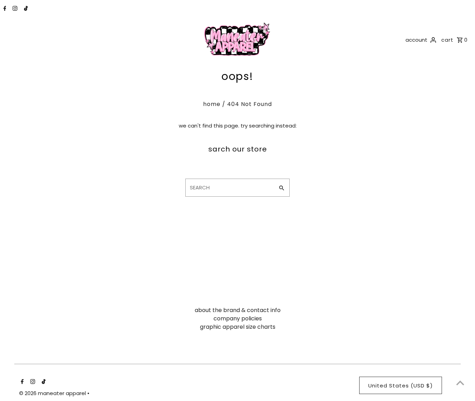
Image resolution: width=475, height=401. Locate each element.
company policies (238, 318)
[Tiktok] (25, 9)
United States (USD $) (400, 385)
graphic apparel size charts (237, 327)
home (211, 104)
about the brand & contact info (238, 310)
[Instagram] (14, 9)
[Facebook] (4, 9)
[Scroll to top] (460, 383)
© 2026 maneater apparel (53, 393)
